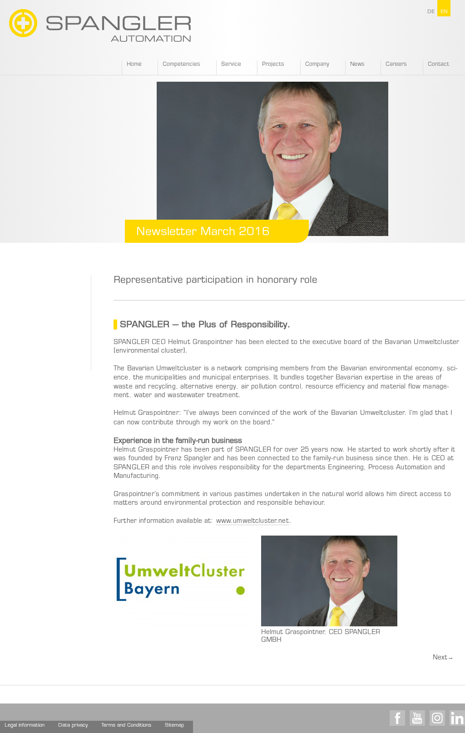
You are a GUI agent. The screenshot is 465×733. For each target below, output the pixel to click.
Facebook (397, 718)
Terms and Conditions (126, 725)
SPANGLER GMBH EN (100, 25)
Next (443, 658)
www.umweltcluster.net (252, 521)
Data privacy (73, 725)
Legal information (25, 725)
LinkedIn (457, 718)
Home (134, 64)
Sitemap (174, 725)
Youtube (417, 718)
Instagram (437, 718)
